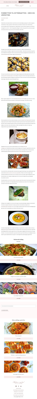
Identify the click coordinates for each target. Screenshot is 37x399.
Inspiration (2, 19)
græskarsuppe (5, 229)
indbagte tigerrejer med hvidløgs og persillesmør (23, 98)
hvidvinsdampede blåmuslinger (6, 54)
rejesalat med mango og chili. (26, 120)
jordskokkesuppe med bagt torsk (7, 206)
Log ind (32, 1)
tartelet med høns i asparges (14, 180)
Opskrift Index (18, 388)
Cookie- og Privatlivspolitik (18, 393)
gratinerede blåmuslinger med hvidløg (10, 75)
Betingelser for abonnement (18, 391)
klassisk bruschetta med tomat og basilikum (13, 172)
